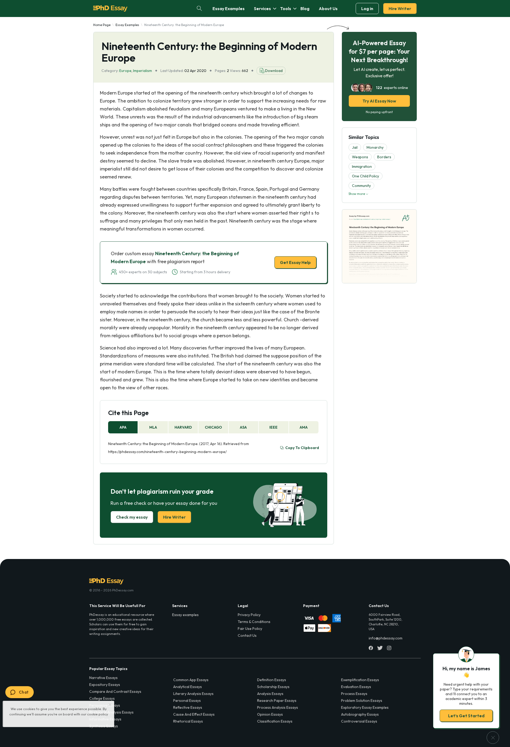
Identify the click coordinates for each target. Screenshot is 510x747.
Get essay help (178, 410)
